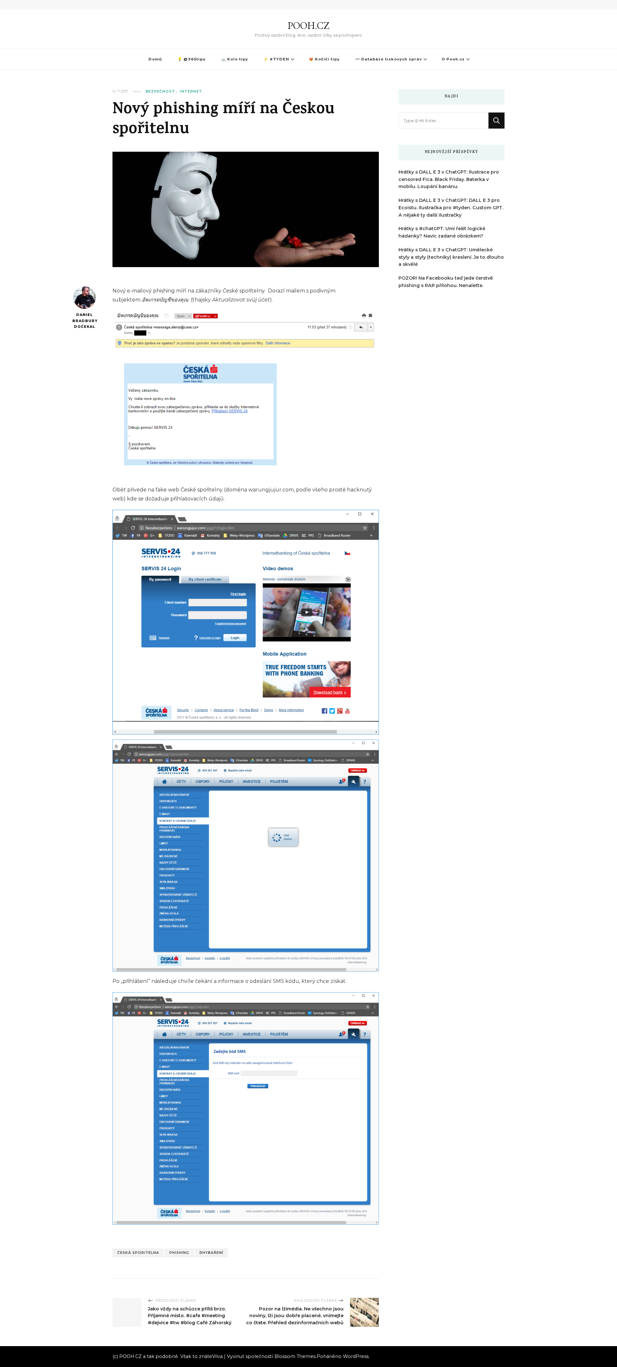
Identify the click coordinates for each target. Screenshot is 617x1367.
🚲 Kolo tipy (234, 59)
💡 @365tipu (191, 59)
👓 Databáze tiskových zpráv (388, 59)
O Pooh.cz (453, 59)
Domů (155, 59)
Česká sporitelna (138, 1253)
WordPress (356, 1356)
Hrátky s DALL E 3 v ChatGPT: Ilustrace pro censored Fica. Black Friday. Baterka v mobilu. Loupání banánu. (448, 179)
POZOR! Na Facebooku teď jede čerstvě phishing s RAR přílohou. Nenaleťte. (445, 281)
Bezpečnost (160, 91)
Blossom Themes (295, 1356)
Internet (191, 91)
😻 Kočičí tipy (324, 59)
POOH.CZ (308, 25)
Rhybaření (211, 1253)
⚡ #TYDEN (276, 59)
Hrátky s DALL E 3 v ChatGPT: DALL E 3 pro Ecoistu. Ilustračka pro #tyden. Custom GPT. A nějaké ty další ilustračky (450, 207)
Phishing (179, 1253)
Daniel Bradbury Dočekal (84, 321)
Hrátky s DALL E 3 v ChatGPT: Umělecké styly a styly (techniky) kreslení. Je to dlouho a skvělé (451, 257)
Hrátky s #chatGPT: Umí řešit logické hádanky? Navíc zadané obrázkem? (441, 232)
